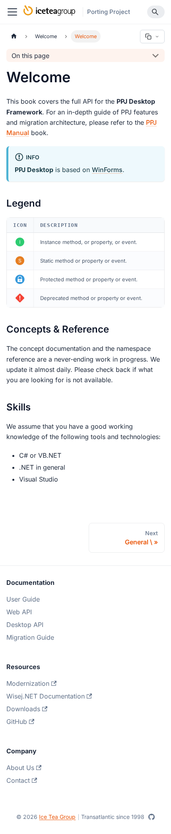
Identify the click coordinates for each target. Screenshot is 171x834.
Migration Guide (30, 637)
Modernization (27, 683)
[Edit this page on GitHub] (151, 817)
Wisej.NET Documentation (45, 696)
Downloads (23, 709)
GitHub (16, 722)
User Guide (23, 599)
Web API (19, 612)
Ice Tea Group (57, 816)
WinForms (107, 170)
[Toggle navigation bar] (12, 12)
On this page (30, 56)
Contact (18, 780)
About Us (20, 768)
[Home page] (13, 36)
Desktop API (24, 625)
